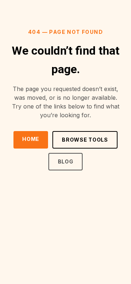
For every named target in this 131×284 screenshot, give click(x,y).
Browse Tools (85, 140)
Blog (66, 161)
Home (30, 139)
